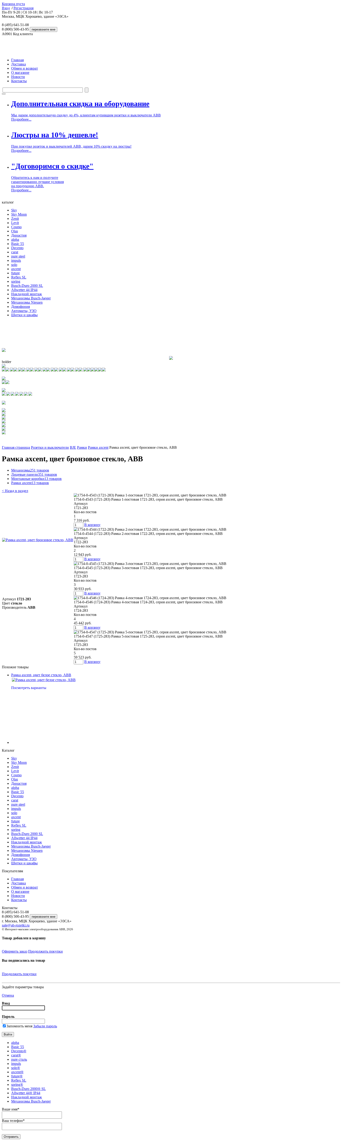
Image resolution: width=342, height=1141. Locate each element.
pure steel (18, 256)
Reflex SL (18, 277)
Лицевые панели (34, 474)
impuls (16, 260)
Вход (6, 8)
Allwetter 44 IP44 (24, 290)
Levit (15, 223)
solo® (15, 1068)
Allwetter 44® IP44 (25, 1093)
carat (14, 252)
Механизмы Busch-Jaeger (31, 298)
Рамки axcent (98, 447)
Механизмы (30, 470)
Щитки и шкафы (24, 315)
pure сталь (19, 1059)
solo (14, 265)
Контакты (19, 81)
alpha (15, 239)
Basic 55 (17, 244)
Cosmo (16, 227)
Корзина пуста (13, 4)
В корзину (92, 525)
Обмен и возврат (24, 68)
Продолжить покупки (45, 951)
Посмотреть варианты (28, 688)
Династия (19, 235)
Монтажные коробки (36, 479)
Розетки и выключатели (50, 447)
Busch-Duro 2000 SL (27, 286)
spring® (17, 1085)
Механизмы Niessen (27, 302)
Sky (14, 210)
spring (15, 281)
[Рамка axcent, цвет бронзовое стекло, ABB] (37, 540)
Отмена (8, 995)
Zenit (15, 219)
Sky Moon (19, 214)
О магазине (20, 73)
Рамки (82, 447)
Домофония (20, 307)
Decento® (18, 1051)
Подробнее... (21, 119)
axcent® (17, 1072)
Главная (17, 60)
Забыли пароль (45, 1026)
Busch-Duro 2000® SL (28, 1089)
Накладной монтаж (26, 294)
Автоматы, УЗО (24, 311)
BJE (73, 447)
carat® (16, 1055)
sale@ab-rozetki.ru (16, 925)
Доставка (18, 64)
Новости (18, 77)
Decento (17, 248)
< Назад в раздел (15, 491)
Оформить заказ (14, 951)
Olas (14, 231)
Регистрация (23, 8)
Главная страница (16, 447)
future (15, 273)
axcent (16, 269)
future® (17, 1076)
